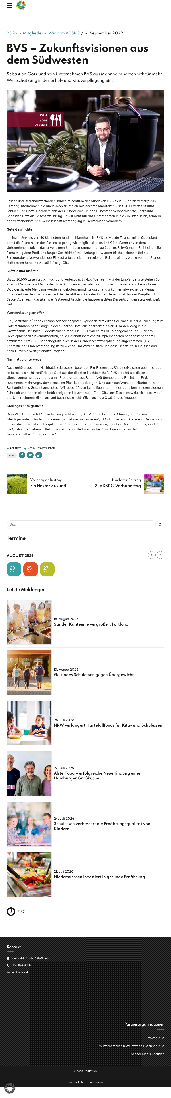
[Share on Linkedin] (38, 455)
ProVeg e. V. (155, 1038)
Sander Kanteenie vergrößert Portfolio (91, 624)
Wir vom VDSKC (64, 33)
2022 (12, 33)
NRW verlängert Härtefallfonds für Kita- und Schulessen (108, 725)
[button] (10, 1088)
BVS (110, 201)
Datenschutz (75, 1082)
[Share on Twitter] (30, 455)
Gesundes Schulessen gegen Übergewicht (94, 675)
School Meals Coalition (147, 1054)
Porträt (15, 449)
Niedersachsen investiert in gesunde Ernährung (99, 877)
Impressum (96, 1082)
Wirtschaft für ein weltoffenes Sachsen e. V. (131, 1046)
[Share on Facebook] (22, 455)
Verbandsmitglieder (41, 449)
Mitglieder (33, 33)
